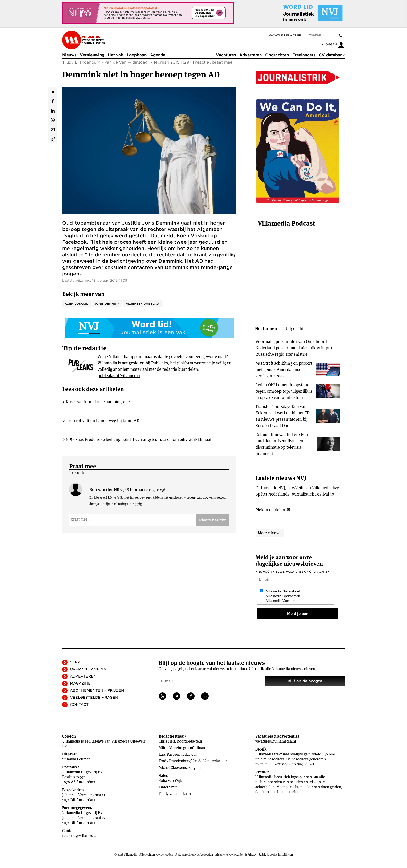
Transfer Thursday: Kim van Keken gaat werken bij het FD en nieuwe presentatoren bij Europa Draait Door (283, 416)
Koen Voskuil (76, 303)
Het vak (115, 55)
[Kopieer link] (52, 138)
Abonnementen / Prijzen (97, 690)
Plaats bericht (212, 520)
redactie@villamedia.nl (81, 835)
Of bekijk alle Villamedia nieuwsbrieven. (282, 668)
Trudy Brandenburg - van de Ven (94, 62)
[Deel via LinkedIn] (52, 110)
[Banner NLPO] (148, 13)
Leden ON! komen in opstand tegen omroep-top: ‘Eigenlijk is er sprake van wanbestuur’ (284, 391)
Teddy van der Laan (175, 793)
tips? (180, 736)
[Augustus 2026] (298, 77)
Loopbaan (137, 55)
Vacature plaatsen (285, 35)
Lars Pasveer (169, 754)
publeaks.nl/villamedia (119, 375)
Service (78, 662)
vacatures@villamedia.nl (275, 741)
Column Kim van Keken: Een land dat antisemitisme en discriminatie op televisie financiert (282, 444)
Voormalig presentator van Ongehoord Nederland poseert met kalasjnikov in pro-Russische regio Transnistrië (295, 348)
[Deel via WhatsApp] (52, 119)
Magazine (80, 683)
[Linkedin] (205, 696)
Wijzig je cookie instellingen (276, 854)
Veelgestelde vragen (94, 697)
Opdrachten (277, 55)
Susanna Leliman (76, 759)
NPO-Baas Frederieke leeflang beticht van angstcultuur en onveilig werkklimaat (139, 439)
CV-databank (332, 55)
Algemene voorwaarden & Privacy (235, 854)
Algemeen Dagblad (142, 303)
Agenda (157, 55)
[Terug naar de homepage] (83, 40)
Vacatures (226, 55)
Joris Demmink (106, 303)
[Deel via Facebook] (52, 100)
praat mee (222, 62)
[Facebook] (191, 696)
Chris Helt (167, 741)
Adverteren (250, 55)
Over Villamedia (88, 669)
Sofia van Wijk (170, 780)
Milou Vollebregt (172, 747)
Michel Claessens (173, 767)
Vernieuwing (92, 55)
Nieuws (69, 55)
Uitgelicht (295, 328)
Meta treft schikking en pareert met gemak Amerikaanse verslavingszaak (284, 369)
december (107, 255)
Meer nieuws (269, 533)
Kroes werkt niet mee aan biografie (98, 401)
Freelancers (303, 55)
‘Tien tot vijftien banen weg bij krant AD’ (103, 420)
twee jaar (185, 242)
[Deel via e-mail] (52, 129)
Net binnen (266, 328)
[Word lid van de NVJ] (302, 13)
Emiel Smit (168, 787)
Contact (79, 704)
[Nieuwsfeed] (162, 696)
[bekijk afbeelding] (149, 150)
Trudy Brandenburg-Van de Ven (184, 761)
